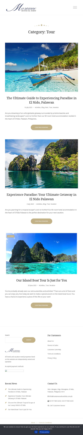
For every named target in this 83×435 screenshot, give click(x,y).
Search (7, 335)
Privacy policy (44, 432)
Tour (50, 107)
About (33, 423)
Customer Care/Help (54, 349)
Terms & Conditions (54, 354)
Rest (46, 107)
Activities (38, 107)
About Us (51, 341)
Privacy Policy (52, 358)
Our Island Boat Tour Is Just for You (41, 280)
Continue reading (43, 128)
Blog (42, 107)
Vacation (56, 107)
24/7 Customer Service (57, 405)
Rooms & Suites (53, 345)
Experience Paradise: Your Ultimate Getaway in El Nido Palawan (41, 196)
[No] (80, 430)
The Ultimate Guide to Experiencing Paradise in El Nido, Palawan (42, 100)
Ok (36, 432)
